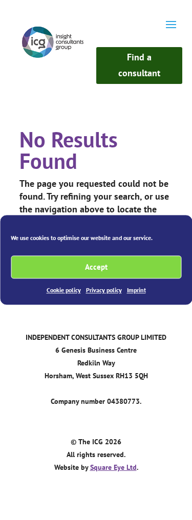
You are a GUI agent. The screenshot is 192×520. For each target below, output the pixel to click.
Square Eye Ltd (113, 467)
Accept (96, 267)
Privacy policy (104, 290)
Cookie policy (64, 290)
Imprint (136, 290)
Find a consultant (139, 65)
